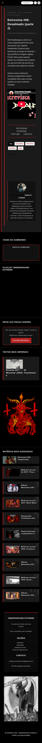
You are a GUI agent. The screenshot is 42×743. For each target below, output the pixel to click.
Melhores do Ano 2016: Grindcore (28, 548)
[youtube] (26, 738)
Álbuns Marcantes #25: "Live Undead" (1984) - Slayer (27, 486)
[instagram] (23, 738)
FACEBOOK (22, 131)
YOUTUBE (15, 134)
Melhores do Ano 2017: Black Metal (29, 502)
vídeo (19, 12)
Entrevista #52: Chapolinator (24, 458)
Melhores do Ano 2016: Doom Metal (28, 579)
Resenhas (20, 643)
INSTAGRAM (21, 128)
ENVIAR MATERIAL (21, 340)
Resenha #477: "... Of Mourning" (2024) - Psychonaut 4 (21, 372)
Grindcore (12, 148)
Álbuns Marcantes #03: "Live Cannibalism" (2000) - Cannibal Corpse (28, 594)
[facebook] (16, 738)
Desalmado (19, 143)
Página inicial (12, 12)
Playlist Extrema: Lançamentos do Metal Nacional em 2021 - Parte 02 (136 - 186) (28, 532)
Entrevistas (29, 143)
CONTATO (28, 134)
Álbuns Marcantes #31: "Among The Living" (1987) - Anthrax (28, 563)
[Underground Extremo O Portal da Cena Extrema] (3, 3)
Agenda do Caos (20, 647)
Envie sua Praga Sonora (20, 650)
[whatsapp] (19, 738)
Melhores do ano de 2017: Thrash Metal (28, 471)
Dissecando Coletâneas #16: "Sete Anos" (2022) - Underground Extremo (28, 517)
